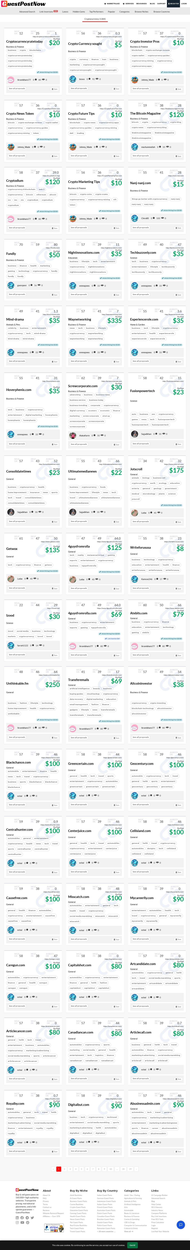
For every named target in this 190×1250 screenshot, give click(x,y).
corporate (95, 405)
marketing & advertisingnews (163, 1123)
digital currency (77, 411)
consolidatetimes (33, 498)
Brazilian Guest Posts (105, 1219)
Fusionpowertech (142, 391)
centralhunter (24, 849)
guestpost (22, 285)
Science (133, 258)
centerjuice (111, 848)
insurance (35, 492)
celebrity (12, 328)
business (12, 50)
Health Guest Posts (78, 1216)
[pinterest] (27, 1222)
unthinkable (13, 714)
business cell (159, 478)
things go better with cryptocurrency (149, 199)
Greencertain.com (81, 763)
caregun (43, 983)
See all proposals (17, 88)
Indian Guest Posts (104, 1195)
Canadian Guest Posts (106, 1216)
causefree (50, 916)
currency (83, 59)
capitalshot (75, 988)
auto (134, 414)
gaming (11, 271)
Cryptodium (14, 180)
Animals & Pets (13, 324)
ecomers (92, 411)
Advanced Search (27, 11)
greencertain (76, 787)
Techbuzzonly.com (143, 252)
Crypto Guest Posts (78, 1207)
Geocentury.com (141, 763)
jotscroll (136, 499)
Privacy (46, 1201)
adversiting (75, 395)
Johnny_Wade (147, 80)
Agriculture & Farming (133, 1198)
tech (95, 261)
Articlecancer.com (19, 1031)
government (171, 488)
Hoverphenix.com (18, 390)
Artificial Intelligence (132, 1204)
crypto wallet (138, 55)
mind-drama (13, 339)
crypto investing (158, 703)
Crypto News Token (20, 113)
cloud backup (93, 694)
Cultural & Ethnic (131, 1228)
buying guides (76, 694)
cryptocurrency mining (143, 61)
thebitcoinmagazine (141, 133)
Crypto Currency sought (85, 44)
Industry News (157, 1210)
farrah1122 (22, 645)
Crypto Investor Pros (144, 41)
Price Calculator (157, 1222)
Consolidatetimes (18, 471)
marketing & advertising (37, 1051)
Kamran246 (146, 579)
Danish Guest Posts (105, 1222)
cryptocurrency (164, 61)
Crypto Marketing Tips (84, 182)
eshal (19, 796)
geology (157, 488)
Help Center (156, 1204)
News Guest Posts (77, 1219)
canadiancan (76, 1061)
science (172, 494)
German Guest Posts (105, 1198)
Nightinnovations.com (83, 252)
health (33, 266)
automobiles (112, 781)
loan (104, 59)
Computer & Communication (135, 1225)
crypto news (89, 123)
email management (79, 704)
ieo (15, 200)
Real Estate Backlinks (78, 1225)
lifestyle (85, 261)
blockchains (35, 50)
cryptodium (32, 200)
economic (105, 411)
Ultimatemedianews (82, 471)
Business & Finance (15, 47)
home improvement (17, 492)
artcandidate (155, 983)
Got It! (132, 1245)
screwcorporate (77, 421)
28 (123, 1169)
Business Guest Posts (78, 1201)
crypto (23, 50)
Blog (153, 1201)
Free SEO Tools (157, 1219)
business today (96, 400)
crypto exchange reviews (158, 50)
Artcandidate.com (143, 964)
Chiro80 (145, 218)
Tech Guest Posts (77, 1228)
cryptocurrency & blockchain (21, 189)
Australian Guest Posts (106, 1210)
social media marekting (81, 916)
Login (184, 4)
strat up (106, 416)
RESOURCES (141, 4)
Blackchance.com (18, 762)
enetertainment (34, 916)
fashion (23, 703)
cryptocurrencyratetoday (20, 55)
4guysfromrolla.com (82, 613)
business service (78, 400)
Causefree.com (16, 898)
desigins (151, 848)
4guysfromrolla (79, 546)
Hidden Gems (79, 11)
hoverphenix (51, 415)
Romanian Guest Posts (106, 1228)
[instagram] (17, 1222)
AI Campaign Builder (159, 1195)
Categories (124, 11)
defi (71, 133)
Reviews (46, 1210)
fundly (54, 271)
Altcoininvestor (141, 683)
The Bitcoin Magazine (145, 113)
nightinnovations (96, 267)
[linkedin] (17, 1218)
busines (73, 1117)
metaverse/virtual (95, 555)
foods (103, 487)
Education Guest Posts (79, 1210)
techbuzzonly (138, 272)
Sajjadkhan (146, 434)
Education (72, 258)
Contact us (47, 1207)
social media (23, 631)
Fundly (11, 254)
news (72, 328)
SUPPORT (161, 4)
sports (54, 492)
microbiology (149, 494)
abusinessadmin (169, 1128)
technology (23, 271)
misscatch (100, 916)
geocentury (137, 787)
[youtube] (22, 1222)
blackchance (35, 782)
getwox (48, 565)
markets (12, 636)
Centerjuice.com (79, 831)
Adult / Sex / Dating (132, 1195)
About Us (46, 1195)
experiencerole (139, 339)
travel (18, 498)
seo (153, 414)
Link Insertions (48, 11)
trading (80, 133)
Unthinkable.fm (17, 683)
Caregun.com (15, 965)
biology (146, 478)
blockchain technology (143, 708)
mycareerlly (175, 916)
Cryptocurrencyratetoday (24, 41)
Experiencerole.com (144, 319)
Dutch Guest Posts (104, 1213)
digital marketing (33, 415)
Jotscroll (136, 469)
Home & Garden (137, 324)
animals (135, 478)
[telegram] (27, 1218)
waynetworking (95, 333)
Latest (65, 11)
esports (73, 560)
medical (135, 494)
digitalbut (74, 1133)
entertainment (139, 333)
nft (114, 200)
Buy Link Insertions (158, 1216)
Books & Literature (131, 1213)
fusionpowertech (166, 419)
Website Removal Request (53, 1213)
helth (145, 781)
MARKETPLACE (113, 4)
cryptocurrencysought (94, 65)
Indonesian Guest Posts (106, 1201)
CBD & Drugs (129, 1222)
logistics (99, 1055)
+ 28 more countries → (106, 1231)
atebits (145, 632)
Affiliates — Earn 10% (51, 1216)
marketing (75, 65)
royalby (39, 1128)
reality (81, 555)
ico (9, 200)
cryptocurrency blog (156, 127)
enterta (135, 488)
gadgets (74, 710)
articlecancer (49, 1056)
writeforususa (138, 570)
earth (152, 483)
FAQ (44, 1198)
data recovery (76, 699)
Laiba (143, 513)
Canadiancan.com (80, 1032)
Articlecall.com (140, 1032)
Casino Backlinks (76, 1204)
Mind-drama (15, 319)
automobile (13, 771)
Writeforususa (140, 547)
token (36, 133)
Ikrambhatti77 (24, 80)
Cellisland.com (140, 831)
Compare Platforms (159, 1213)
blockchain (137, 50)
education (137, 565)
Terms (45, 1204)
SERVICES (129, 4)
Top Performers (96, 11)
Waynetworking (79, 319)
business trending (78, 405)
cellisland (171, 848)
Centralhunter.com (19, 829)
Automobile (128, 1210)
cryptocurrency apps (142, 66)
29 (130, 1169)
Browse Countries (162, 11)
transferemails (108, 710)
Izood (10, 615)
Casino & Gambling (131, 1219)
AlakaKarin (84, 435)
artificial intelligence (80, 689)
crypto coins (86, 194)
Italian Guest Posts (104, 1204)
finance (95, 59)
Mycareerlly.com (142, 898)
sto (22, 200)
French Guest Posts (105, 1207)
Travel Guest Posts (77, 1231)
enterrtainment (139, 267)
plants (162, 494)
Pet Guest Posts (76, 1222)
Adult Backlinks (76, 1195)
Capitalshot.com (79, 965)
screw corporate (91, 416)
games (135, 419)
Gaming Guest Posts (78, 1213)
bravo (82, 79)
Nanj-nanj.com (140, 183)
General (10, 479)
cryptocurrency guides (159, 55)
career (155, 1128)
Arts (126, 1207)
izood (10, 631)
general (146, 488)
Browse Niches (141, 11)
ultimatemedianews (88, 498)
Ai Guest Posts (76, 1198)
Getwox (11, 549)
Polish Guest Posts (104, 1225)
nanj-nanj (175, 199)
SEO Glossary (156, 1207)
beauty (96, 689)
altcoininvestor (164, 708)
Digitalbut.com (78, 1105)
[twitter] (32, 1218)
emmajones (84, 286)
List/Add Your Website (160, 1231)
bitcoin (11, 123)
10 (110, 1169)
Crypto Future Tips (81, 113)
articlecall (136, 1061)
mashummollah (148, 147)
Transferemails (78, 680)
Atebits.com (138, 613)
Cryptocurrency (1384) (95, 19)
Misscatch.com (78, 897)
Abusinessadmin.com (145, 1103)
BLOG (152, 4)
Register (174, 4)
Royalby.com (15, 1103)
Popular (111, 11)
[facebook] (22, 1218)
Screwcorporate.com (83, 386)
